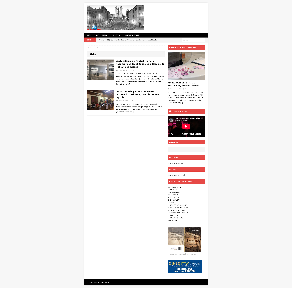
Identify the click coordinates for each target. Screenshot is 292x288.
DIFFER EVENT (173, 220)
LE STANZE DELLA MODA (177, 205)
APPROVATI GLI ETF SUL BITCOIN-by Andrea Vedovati (184, 84)
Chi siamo (115, 35)
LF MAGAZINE (173, 215)
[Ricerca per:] (193, 40)
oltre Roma (101, 35)
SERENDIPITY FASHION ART (178, 213)
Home (89, 35)
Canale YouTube (131, 35)
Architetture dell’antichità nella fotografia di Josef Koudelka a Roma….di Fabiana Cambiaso (140, 63)
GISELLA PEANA (174, 195)
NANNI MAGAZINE (175, 187)
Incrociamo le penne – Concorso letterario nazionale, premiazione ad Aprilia (138, 94)
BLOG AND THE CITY (175, 197)
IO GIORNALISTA (174, 200)
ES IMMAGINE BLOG (175, 218)
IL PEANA (171, 202)
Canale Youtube (179, 111)
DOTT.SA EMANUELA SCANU (178, 207)
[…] (129, 84)
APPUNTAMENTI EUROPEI (177, 210)
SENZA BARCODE (174, 192)
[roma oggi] (146, 18)
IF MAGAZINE (173, 190)
